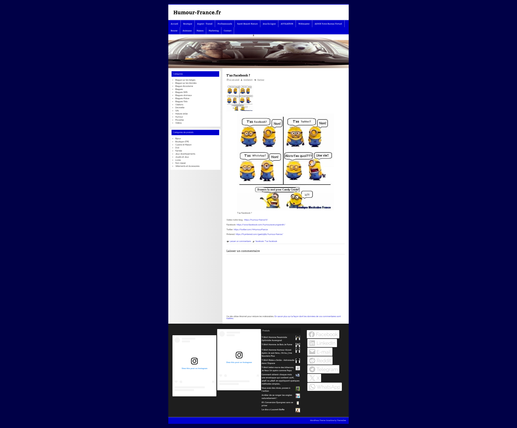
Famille (178, 151)
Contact (227, 30)
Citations (179, 104)
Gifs (177, 110)
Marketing (214, 30)
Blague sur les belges (185, 80)
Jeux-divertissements (185, 154)
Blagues (179, 89)
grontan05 (248, 80)
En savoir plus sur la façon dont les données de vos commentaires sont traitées (283, 317)
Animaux (187, 30)
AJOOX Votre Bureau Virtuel (328, 23)
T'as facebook (271, 241)
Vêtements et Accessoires (187, 166)
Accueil (174, 23)
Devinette (179, 107)
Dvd (177, 147)
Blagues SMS (181, 92)
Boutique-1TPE (182, 141)
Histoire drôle (181, 114)
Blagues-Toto (181, 101)
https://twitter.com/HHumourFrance (251, 229)
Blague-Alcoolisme (184, 86)
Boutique (187, 23)
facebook (260, 241)
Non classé (180, 163)
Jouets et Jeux (182, 157)
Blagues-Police (182, 98)
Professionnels (225, 23)
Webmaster (304, 23)
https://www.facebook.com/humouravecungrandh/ (261, 224)
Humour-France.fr (197, 12)
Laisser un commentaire (240, 241)
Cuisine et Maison (183, 145)
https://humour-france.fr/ (256, 220)
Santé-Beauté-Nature (247, 23)
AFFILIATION (287, 23)
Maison (200, 30)
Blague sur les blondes (186, 83)
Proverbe (179, 120)
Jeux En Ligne (269, 23)
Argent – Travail (204, 23)
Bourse (174, 30)
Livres (178, 160)
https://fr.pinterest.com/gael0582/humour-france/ (259, 234)
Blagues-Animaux (183, 95)
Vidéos (178, 123)
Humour (260, 80)
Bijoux (178, 138)
